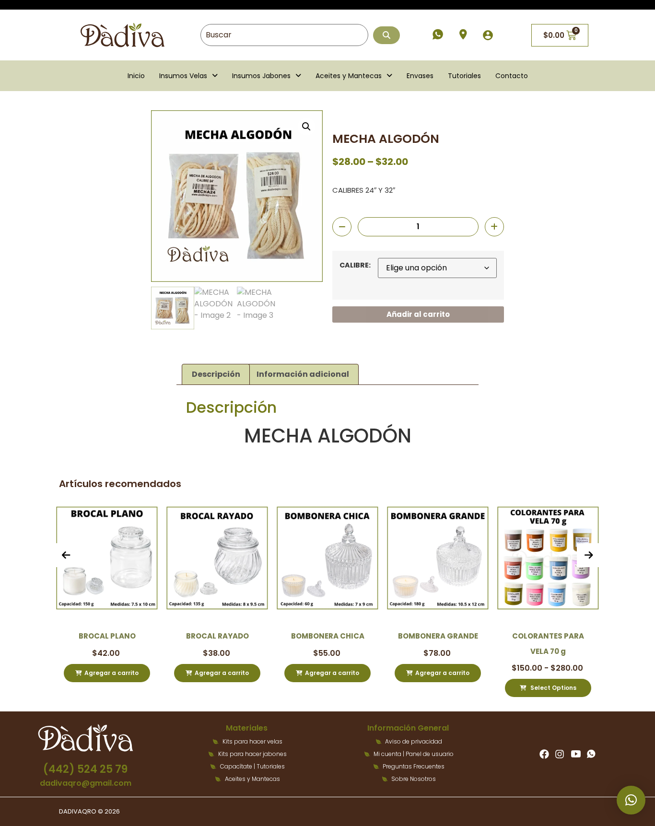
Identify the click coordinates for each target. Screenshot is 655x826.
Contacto (511, 76)
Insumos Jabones (261, 76)
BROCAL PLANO (90, 636)
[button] (188, 75)
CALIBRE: (355, 265)
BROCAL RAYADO (200, 636)
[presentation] (66, 555)
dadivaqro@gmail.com (85, 783)
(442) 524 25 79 (85, 769)
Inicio (136, 76)
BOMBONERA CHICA (311, 636)
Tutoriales (464, 76)
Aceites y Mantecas (349, 76)
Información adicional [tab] (303, 374)
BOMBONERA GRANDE (421, 636)
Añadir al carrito (418, 314)
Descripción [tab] (216, 374)
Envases (420, 76)
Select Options (536, 688)
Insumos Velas (183, 76)
